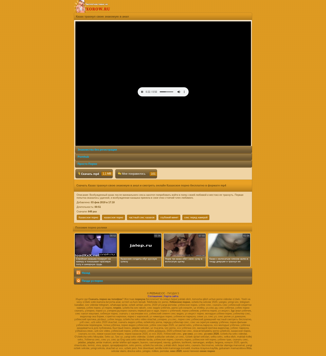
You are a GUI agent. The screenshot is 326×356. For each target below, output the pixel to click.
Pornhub (83, 156)
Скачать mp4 (95, 174)
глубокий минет (169, 217)
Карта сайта (171, 296)
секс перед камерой (195, 217)
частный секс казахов (142, 217)
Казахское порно (88, 217)
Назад (85, 272)
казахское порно (113, 217)
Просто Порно (87, 163)
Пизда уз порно (92, 280)
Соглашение (155, 296)
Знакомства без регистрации (97, 149)
